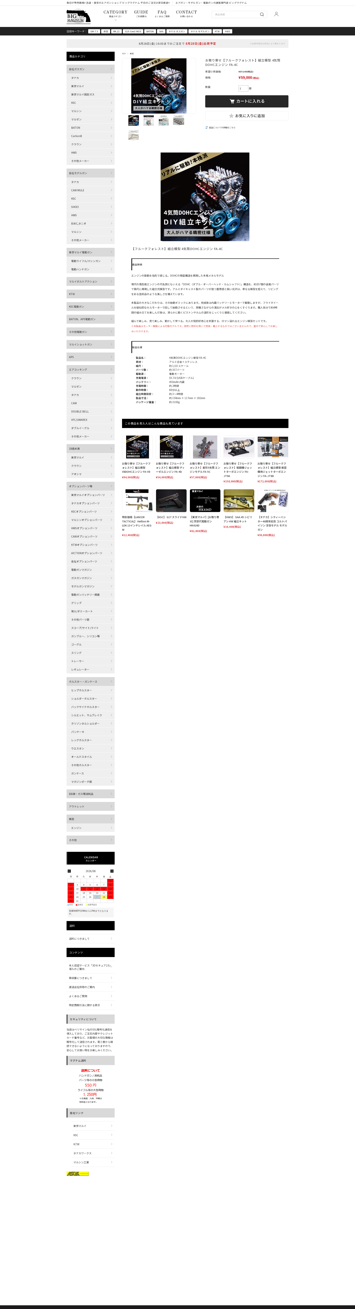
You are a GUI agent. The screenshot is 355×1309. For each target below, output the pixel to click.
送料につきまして (79, 938)
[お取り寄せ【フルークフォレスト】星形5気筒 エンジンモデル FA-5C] (205, 446)
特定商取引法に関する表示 (84, 1005)
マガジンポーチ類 (81, 781)
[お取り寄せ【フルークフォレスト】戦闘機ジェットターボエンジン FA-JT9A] (239, 446)
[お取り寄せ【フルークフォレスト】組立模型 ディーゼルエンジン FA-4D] (171, 446)
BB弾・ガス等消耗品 (81, 794)
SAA (161, 31)
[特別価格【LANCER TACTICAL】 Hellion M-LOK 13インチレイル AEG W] (137, 500)
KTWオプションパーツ (84, 545)
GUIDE (141, 14)
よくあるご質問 (78, 996)
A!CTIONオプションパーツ (86, 553)
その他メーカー (80, 161)
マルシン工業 (81, 1162)
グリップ (76, 603)
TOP (124, 53)
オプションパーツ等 (80, 486)
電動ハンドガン (80, 269)
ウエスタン (77, 748)
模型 (132, 53)
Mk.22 (116, 31)
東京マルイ (77, 86)
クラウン (76, 144)
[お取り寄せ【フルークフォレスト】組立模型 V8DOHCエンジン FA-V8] (137, 446)
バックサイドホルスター (85, 707)
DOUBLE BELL (80, 411)
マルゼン (76, 119)
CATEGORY (116, 14)
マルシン (76, 111)
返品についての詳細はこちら (222, 127)
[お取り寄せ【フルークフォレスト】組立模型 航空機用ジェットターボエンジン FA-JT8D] (273, 446)
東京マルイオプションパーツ (88, 495)
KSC (73, 103)
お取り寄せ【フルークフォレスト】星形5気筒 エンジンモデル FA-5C (205, 468)
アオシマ (76, 474)
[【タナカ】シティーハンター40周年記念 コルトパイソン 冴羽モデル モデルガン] (273, 500)
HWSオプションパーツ (84, 528)
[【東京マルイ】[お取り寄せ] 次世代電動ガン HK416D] (205, 500)
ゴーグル (76, 644)
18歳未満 (74, 448)
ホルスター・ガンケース (83, 681)
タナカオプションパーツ (85, 503)
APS (71, 357)
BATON (150, 31)
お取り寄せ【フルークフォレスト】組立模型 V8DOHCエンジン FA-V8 (136, 468)
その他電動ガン (78, 332)
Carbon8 (76, 136)
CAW (74, 403)
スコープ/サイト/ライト (85, 628)
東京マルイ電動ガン (80, 252)
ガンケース (77, 773)
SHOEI (75, 207)
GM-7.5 (94, 31)
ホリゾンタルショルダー (85, 723)
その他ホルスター (81, 765)
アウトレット (76, 806)
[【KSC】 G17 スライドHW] (171, 500)
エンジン (76, 828)
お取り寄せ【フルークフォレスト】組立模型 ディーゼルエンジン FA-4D (170, 468)
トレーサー (77, 661)
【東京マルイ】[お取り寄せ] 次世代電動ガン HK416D (204, 521)
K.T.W (76, 1144)
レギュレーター (80, 669)
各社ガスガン (76, 69)
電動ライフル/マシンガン (86, 261)
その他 (73, 840)
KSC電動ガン (76, 306)
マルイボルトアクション (83, 281)
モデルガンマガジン (82, 586)
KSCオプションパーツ (84, 511)
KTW (217, 31)
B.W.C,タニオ (78, 223)
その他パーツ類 (80, 619)
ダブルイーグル (80, 428)
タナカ (75, 78)
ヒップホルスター (81, 690)
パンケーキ (77, 732)
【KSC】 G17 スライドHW (171, 517)
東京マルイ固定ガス (82, 94)
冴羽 (105, 31)
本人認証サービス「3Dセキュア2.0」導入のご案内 (90, 967)
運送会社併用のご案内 (82, 987)
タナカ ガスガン (177, 31)
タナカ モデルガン (200, 31)
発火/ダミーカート (82, 611)
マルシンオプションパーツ (86, 520)
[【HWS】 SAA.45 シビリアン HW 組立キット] (239, 500)
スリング (76, 653)
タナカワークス (82, 1153)
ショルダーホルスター (84, 698)
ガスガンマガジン (81, 578)
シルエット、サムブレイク (86, 715)
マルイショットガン (80, 344)
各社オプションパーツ (84, 561)
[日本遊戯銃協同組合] (78, 1174)
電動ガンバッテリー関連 (85, 594)
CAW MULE (77, 190)
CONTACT (186, 14)
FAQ (162, 14)
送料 (72, 926)
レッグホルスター (81, 740)
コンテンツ (76, 952)
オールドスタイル (81, 757)
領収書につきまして (80, 978)
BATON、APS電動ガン (82, 319)
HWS (227, 31)
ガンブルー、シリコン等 (85, 636)
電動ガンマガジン (81, 569)
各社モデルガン (78, 173)
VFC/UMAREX (79, 420)
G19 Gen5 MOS (133, 31)
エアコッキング (78, 369)
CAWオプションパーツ (84, 536)
